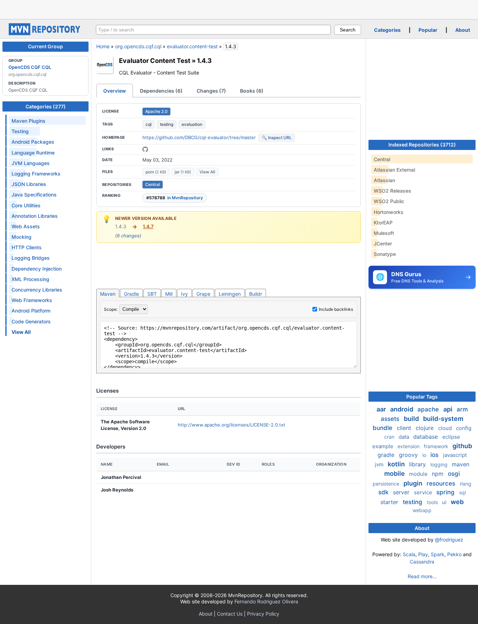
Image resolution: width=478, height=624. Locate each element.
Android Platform (31, 311)
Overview (114, 91)
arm (462, 409)
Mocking (21, 237)
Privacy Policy (263, 614)
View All (207, 171)
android (402, 409)
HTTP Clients (27, 247)
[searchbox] (213, 30)
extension (409, 446)
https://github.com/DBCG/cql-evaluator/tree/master (199, 137)
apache (429, 409)
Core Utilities (26, 205)
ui (445, 502)
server (402, 492)
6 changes (128, 235)
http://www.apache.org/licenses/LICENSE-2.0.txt (231, 425)
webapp (422, 510)
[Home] (45, 33)
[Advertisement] (239, 8)
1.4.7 (148, 226)
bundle (383, 427)
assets (391, 418)
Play (423, 554)
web (457, 501)
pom (156, 171)
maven (460, 464)
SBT (152, 294)
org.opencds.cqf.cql (138, 46)
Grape (203, 294)
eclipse (451, 436)
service (424, 492)
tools (433, 502)
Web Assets (26, 226)
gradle (387, 454)
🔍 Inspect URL (277, 137)
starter (390, 502)
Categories (387, 30)
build (412, 418)
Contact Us (229, 614)
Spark (437, 554)
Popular (428, 30)
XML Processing (30, 279)
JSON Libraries (29, 184)
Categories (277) (46, 106)
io (425, 455)
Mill (169, 294)
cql (149, 124)
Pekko (454, 554)
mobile (395, 473)
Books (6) (251, 91)
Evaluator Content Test (154, 60)
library (418, 464)
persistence (387, 484)
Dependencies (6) (161, 91)
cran (390, 437)
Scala (409, 554)
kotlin (397, 464)
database (426, 436)
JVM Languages (31, 163)
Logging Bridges (31, 258)
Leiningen (230, 294)
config (463, 428)
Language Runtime (33, 153)
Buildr (255, 294)
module (419, 474)
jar (183, 171)
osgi (454, 473)
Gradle (131, 294)
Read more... (422, 576)
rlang (465, 484)
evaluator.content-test (192, 46)
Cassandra (422, 562)
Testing (20, 131)
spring (446, 492)
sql (462, 492)
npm (438, 473)
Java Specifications (34, 195)
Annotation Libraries (35, 216)
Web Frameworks (32, 300)
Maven (107, 294)
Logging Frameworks (36, 174)
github (462, 446)
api (448, 409)
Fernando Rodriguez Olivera (266, 601)
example (383, 446)
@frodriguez (449, 540)
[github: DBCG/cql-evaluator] (145, 149)
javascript (455, 455)
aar (382, 409)
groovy (409, 454)
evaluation (192, 124)
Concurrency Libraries (37, 290)
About (462, 30)
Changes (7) (211, 91)
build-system (443, 418)
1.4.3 (204, 60)
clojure (425, 427)
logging (439, 464)
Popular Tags (422, 397)
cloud (445, 428)
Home (103, 46)
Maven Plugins (28, 121)
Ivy (184, 294)
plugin (413, 483)
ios (435, 454)
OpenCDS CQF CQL (29, 67)
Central (152, 184)
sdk (384, 492)
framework (437, 446)
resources (442, 483)
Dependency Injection (37, 269)
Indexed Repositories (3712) (422, 145)
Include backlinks (336, 309)
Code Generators (31, 321)
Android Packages (33, 142)
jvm (380, 464)
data (404, 436)
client (405, 427)
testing (166, 124)
